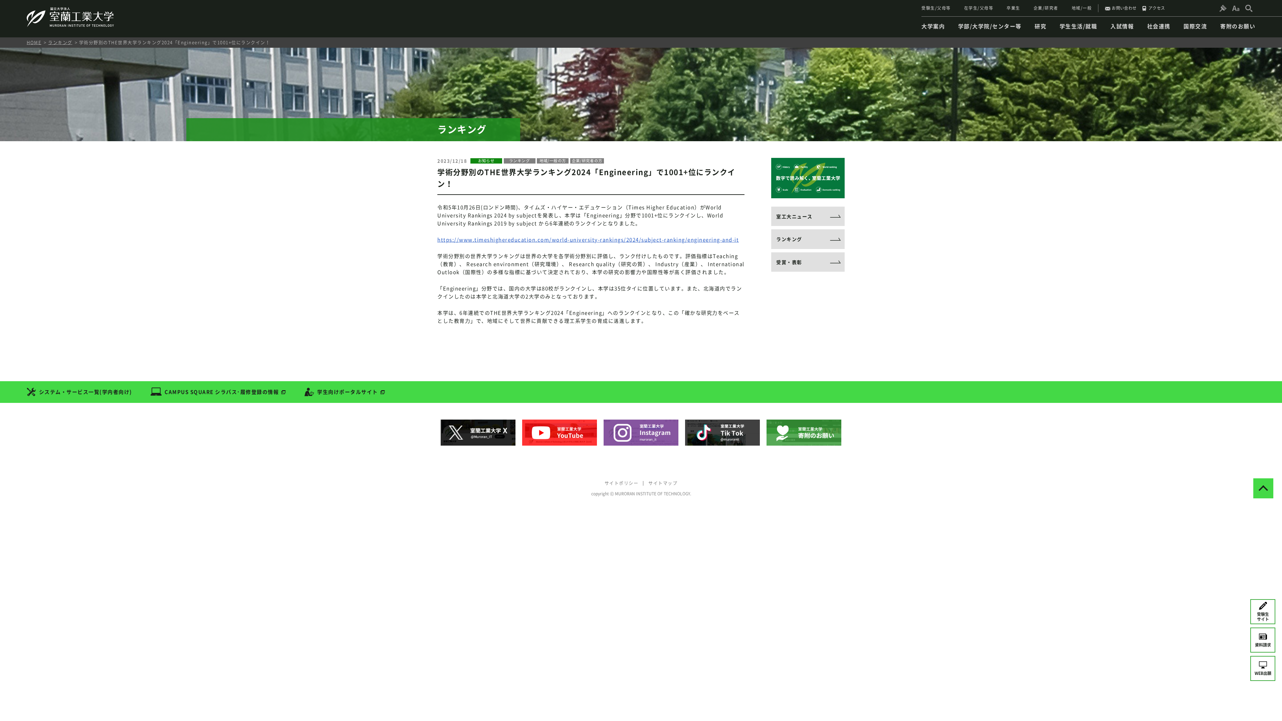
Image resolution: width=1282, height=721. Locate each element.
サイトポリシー (622, 483)
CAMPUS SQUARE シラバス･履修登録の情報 (222, 392)
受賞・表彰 (789, 262)
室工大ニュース (794, 216)
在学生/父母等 (979, 8)
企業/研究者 (1046, 8)
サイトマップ (662, 483)
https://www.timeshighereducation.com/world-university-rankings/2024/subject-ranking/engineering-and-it (588, 239)
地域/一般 (1082, 8)
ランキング (60, 42)
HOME (34, 42)
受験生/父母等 (936, 8)
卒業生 (1013, 8)
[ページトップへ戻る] (1263, 488)
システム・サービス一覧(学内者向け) (85, 392)
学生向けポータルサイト (347, 392)
